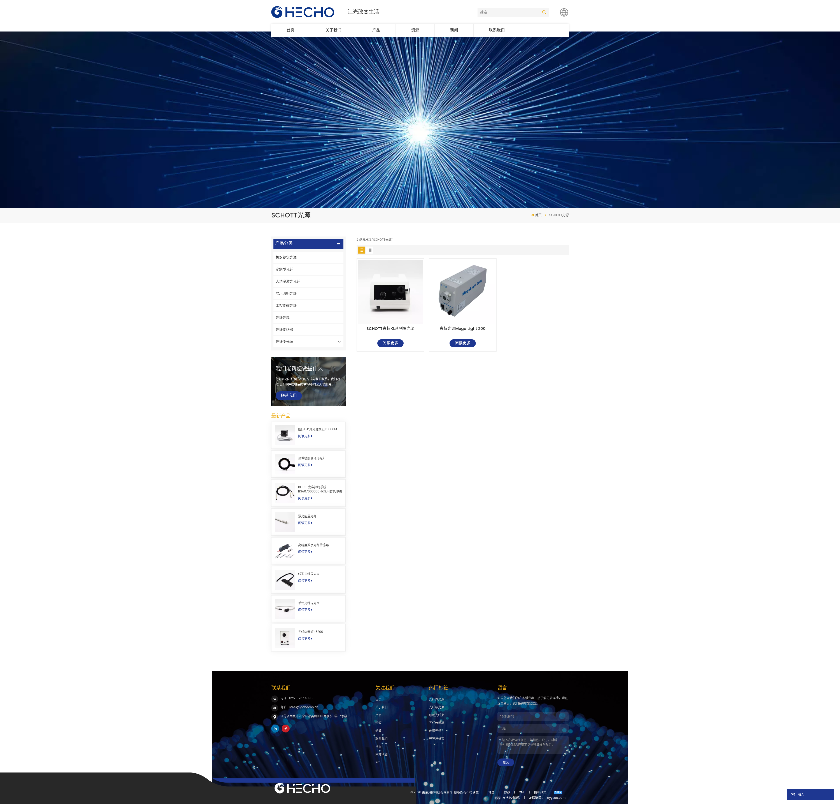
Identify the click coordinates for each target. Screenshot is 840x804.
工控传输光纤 (286, 305)
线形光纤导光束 (309, 574)
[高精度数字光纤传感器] (285, 551)
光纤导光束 (436, 707)
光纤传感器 (284, 330)
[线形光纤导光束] (285, 580)
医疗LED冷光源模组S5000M (317, 429)
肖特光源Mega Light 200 (462, 329)
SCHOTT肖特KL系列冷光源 (390, 329)
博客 (378, 746)
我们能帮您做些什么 (299, 368)
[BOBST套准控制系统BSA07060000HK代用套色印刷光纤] (285, 493)
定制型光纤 (284, 269)
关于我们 (333, 30)
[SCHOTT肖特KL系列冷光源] (390, 292)
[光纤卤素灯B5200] (285, 638)
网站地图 (381, 754)
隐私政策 (540, 792)
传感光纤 (435, 730)
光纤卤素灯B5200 (310, 632)
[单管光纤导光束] (285, 609)
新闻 (454, 30)
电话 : (296, 698)
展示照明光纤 (286, 293)
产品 (376, 30)
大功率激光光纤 (288, 281)
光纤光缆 (283, 318)
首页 (290, 30)
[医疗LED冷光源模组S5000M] (285, 435)
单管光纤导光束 (309, 603)
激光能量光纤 (307, 516)
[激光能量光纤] (285, 522)
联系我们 (497, 30)
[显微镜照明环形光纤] (285, 464)
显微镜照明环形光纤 (312, 458)
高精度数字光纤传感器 (313, 545)
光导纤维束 (436, 738)
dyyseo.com (556, 797)
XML (522, 792)
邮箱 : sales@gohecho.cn (299, 707)
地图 (491, 792)
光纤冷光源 (284, 342)
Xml (378, 762)
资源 (415, 30)
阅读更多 (304, 436)
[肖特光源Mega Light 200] (462, 292)
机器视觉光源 (286, 257)
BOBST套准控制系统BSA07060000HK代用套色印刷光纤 (320, 489)
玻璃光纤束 (436, 715)
